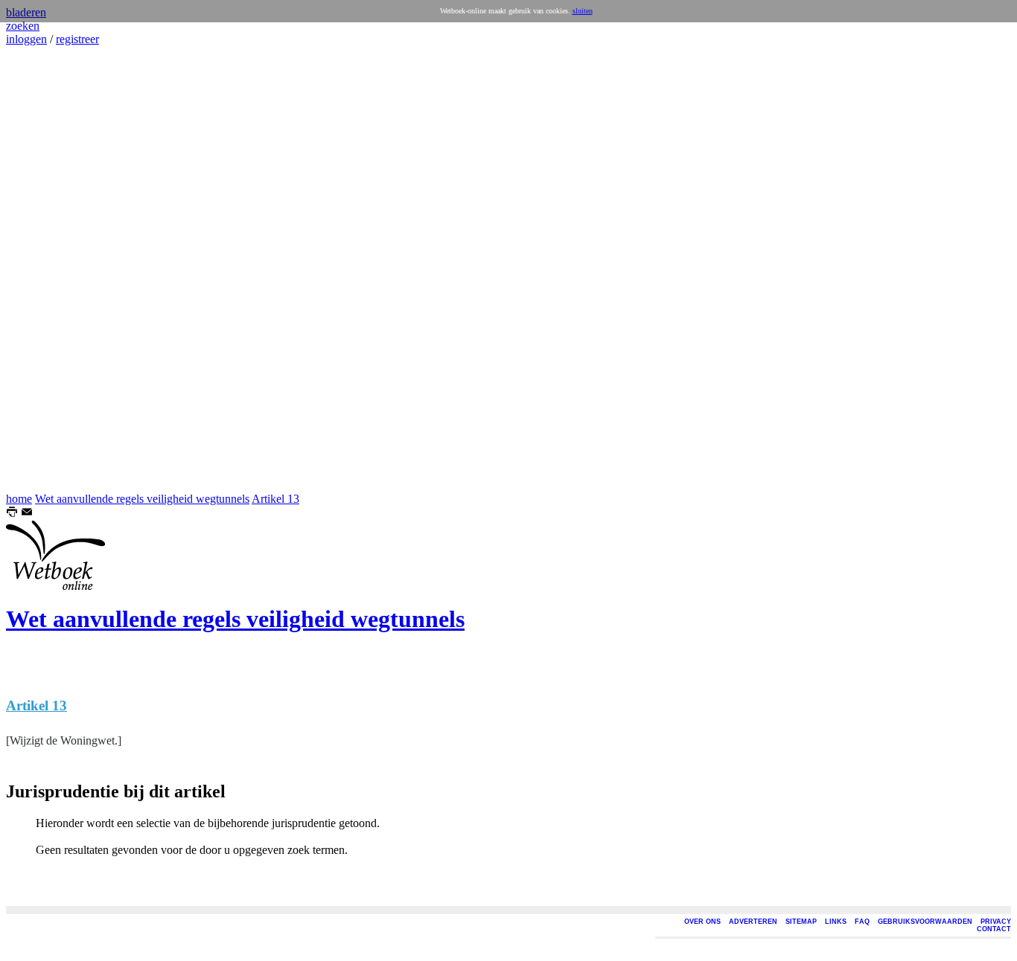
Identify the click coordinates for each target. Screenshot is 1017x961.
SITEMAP (801, 921)
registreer (77, 39)
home (19, 498)
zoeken (22, 25)
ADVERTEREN (753, 921)
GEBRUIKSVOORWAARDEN (925, 921)
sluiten (583, 11)
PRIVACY (996, 921)
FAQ (862, 921)
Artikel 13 (275, 498)
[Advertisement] (50, 269)
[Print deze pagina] (12, 513)
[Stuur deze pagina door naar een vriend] (27, 513)
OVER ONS (702, 921)
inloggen (26, 39)
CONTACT (994, 929)
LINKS (836, 921)
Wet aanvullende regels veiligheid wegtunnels (142, 498)
